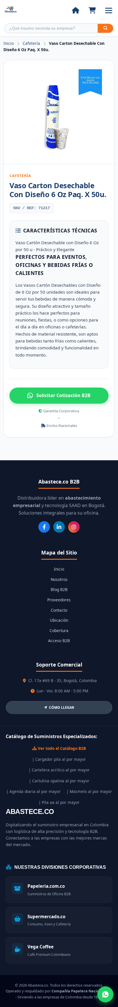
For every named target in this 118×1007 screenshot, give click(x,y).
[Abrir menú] (109, 10)
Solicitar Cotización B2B (63, 395)
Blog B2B (59, 589)
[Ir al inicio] (75, 10)
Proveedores (59, 599)
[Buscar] (105, 28)
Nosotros (59, 579)
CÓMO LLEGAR (61, 707)
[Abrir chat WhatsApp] (105, 994)
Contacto (59, 610)
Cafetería (32, 43)
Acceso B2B (59, 640)
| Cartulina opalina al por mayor (59, 780)
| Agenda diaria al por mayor (33, 791)
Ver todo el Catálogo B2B (61, 748)
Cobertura (59, 630)
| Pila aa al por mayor (59, 802)
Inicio (8, 43)
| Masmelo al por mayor (89, 791)
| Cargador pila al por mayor (59, 759)
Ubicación (59, 620)
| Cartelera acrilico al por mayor (59, 770)
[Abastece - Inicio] (10, 10)
